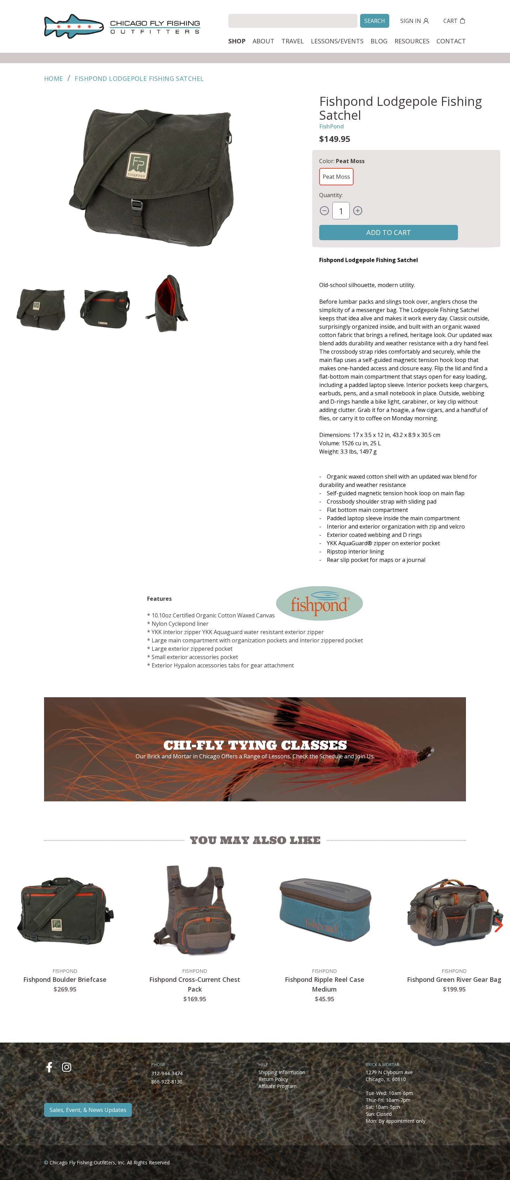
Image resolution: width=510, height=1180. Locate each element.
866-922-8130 (166, 1081)
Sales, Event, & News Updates (88, 1110)
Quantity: (331, 195)
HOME (53, 78)
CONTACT (451, 41)
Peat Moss (336, 176)
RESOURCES (412, 41)
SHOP (237, 41)
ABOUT (263, 41)
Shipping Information (281, 1072)
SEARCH (374, 21)
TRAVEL (292, 41)
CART (450, 21)
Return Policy (273, 1079)
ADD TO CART (388, 232)
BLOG (379, 41)
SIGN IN (410, 21)
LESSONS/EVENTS (337, 41)
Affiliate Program (277, 1086)
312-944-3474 (166, 1073)
